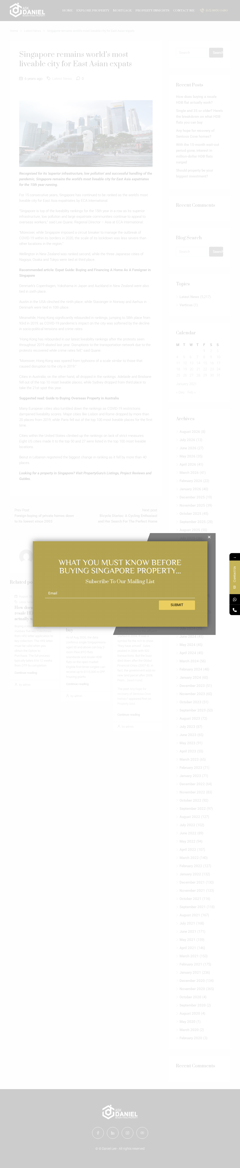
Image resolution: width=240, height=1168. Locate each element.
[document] (120, 584)
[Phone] (234, 609)
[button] (209, 537)
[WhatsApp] (234, 599)
